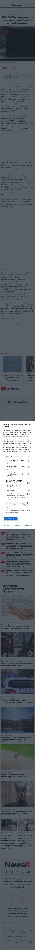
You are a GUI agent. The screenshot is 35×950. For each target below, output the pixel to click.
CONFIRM (10, 519)
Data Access (17, 525)
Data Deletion (7, 525)
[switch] (28, 461)
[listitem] (17, 457)
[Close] (31, 424)
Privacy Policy (28, 525)
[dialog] (17, 475)
